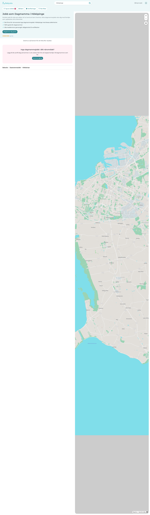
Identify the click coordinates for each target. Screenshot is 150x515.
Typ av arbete (10, 8)
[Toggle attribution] (147, 512)
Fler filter (43, 8)
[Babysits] (7, 3)
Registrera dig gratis (10, 31)
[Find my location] (146, 23)
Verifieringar (31, 8)
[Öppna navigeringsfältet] (146, 3)
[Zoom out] (146, 18)
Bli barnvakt (138, 3)
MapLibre (135, 512)
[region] (112, 263)
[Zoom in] (146, 15)
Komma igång (37, 58)
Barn (21, 8)
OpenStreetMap (142, 512)
